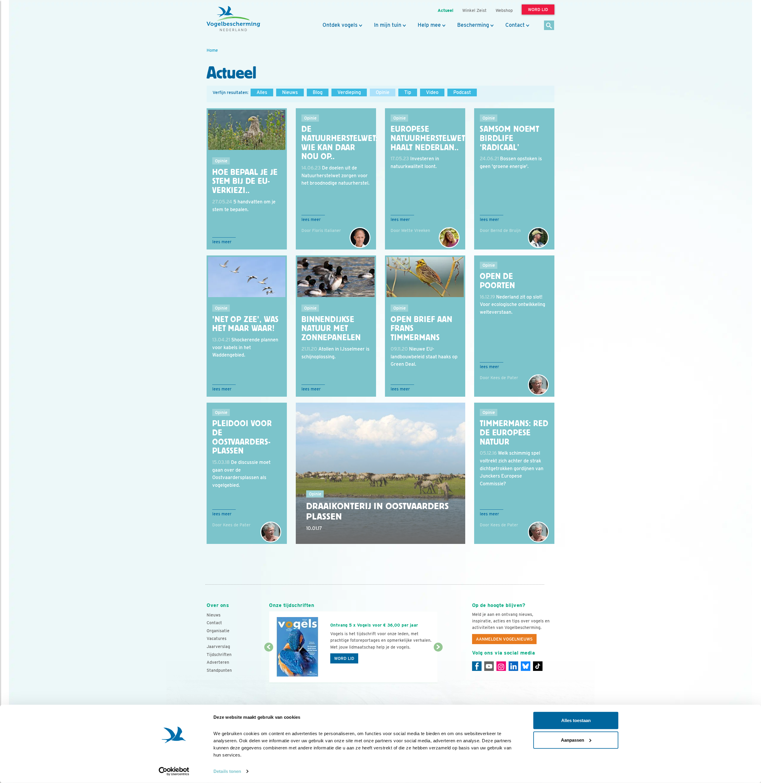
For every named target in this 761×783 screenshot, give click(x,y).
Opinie (382, 92)
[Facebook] (477, 666)
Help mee (429, 25)
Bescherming (473, 25)
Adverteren (218, 662)
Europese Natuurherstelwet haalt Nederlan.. (428, 138)
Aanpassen (572, 739)
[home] (233, 19)
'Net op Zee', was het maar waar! (245, 324)
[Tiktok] (538, 666)
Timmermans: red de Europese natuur (514, 432)
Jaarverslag (218, 646)
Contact (515, 25)
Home (212, 50)
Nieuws (290, 92)
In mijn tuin (387, 25)
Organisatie (218, 630)
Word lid (344, 658)
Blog (318, 92)
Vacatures (217, 638)
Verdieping (349, 92)
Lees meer (222, 241)
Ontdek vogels (340, 25)
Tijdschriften (219, 654)
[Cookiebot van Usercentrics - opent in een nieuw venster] (174, 771)
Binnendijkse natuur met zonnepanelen (331, 328)
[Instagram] (501, 666)
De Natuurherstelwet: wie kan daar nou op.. (339, 143)
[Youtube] (489, 666)
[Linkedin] (513, 666)
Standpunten (219, 670)
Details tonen (227, 771)
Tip (407, 92)
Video (432, 92)
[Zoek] (549, 26)
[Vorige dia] (268, 665)
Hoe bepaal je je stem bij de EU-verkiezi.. (244, 181)
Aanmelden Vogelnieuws (504, 639)
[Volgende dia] (438, 665)
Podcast (462, 92)
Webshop (504, 10)
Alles (262, 92)
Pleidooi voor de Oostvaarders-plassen (242, 437)
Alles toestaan (576, 720)
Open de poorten (497, 281)
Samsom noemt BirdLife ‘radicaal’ (509, 138)
